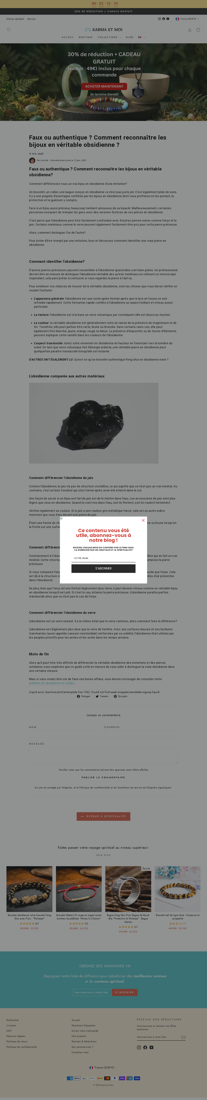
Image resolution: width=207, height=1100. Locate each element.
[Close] (143, 520)
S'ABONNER (103, 568)
